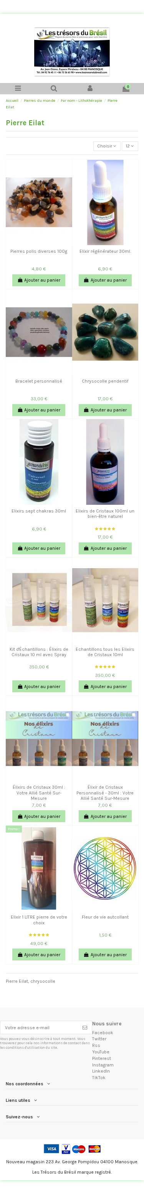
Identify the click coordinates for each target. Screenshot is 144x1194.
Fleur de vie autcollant (105, 917)
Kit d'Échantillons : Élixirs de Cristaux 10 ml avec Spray (39, 652)
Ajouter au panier (42, 280)
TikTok (99, 1077)
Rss (96, 1045)
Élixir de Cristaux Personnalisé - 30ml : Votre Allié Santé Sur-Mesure (105, 792)
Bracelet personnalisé (38, 381)
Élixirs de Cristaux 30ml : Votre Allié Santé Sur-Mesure (39, 792)
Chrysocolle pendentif (105, 381)
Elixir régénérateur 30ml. (105, 251)
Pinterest (101, 1058)
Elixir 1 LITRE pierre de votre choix (39, 919)
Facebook (102, 1032)
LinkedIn (101, 1071)
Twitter (99, 1038)
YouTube (100, 1052)
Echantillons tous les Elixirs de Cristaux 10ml (105, 652)
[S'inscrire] (85, 1027)
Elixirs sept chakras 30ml (39, 511)
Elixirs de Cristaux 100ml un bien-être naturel (105, 513)
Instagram (103, 1065)
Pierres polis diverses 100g (38, 251)
